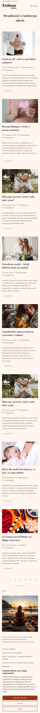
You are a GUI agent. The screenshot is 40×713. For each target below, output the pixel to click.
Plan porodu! (6, 666)
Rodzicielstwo (28, 67)
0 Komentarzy (9, 70)
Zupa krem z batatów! (8, 649)
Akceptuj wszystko (20, 698)
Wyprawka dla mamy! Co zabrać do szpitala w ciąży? (18, 663)
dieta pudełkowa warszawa (9, 1)
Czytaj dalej (9, 91)
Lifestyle (23, 545)
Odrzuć (20, 709)
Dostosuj (20, 703)
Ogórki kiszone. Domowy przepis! (12, 653)
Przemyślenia (24, 205)
